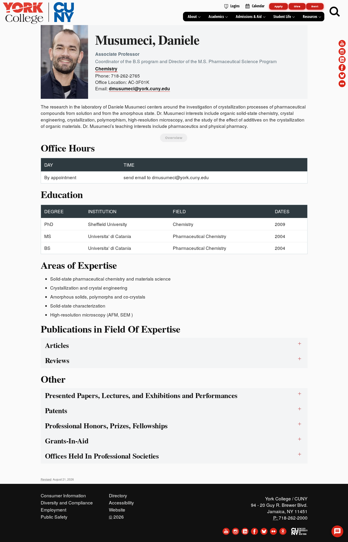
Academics (216, 16)
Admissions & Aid (249, 16)
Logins (235, 6)
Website (117, 508)
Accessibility (121, 501)
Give (297, 6)
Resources (310, 16)
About (192, 16)
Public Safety (54, 515)
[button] (337, 531)
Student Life (282, 16)
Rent (314, 6)
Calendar (258, 6)
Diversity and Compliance (67, 501)
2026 (116, 515)
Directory (118, 494)
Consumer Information (63, 494)
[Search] (334, 11)
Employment (53, 508)
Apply (278, 6)
